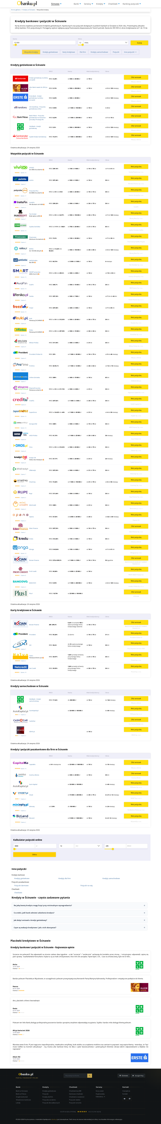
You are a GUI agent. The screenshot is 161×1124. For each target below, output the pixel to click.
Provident (32, 635)
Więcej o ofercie (136, 82)
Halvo (31, 656)
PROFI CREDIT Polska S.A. (136, 575)
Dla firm (83, 52)
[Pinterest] (129, 1099)
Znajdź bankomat (22, 1097)
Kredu (31, 539)
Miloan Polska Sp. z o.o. (136, 346)
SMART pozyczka (34, 272)
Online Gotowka (34, 377)
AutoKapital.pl (33, 711)
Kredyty (45, 1087)
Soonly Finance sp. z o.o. (136, 172)
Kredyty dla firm (64, 878)
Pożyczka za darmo (49, 1100)
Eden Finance (33, 528)
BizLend (31, 818)
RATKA (31, 249)
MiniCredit (32, 505)
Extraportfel (33, 424)
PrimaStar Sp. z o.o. (136, 334)
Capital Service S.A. (136, 462)
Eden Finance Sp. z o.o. (136, 532)
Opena (31, 517)
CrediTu (31, 401)
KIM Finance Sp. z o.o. (136, 288)
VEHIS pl (32, 732)
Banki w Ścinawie (22, 1091)
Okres (80, 39)
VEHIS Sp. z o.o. (136, 735)
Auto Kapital (33, 784)
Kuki (30, 318)
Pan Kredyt (32, 214)
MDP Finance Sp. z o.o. (136, 427)
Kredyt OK (32, 458)
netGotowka (33, 260)
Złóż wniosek (136, 77)
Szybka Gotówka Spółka (136, 230)
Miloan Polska (33, 343)
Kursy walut (100, 1091)
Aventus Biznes (34, 775)
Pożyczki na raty (86, 885)
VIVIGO (31, 168)
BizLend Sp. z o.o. (136, 821)
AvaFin (31, 285)
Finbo (31, 330)
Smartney (32, 482)
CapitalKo (32, 764)
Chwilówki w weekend (76, 1097)
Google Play (139, 1075)
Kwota (15, 39)
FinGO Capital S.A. (136, 404)
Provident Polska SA (35, 354)
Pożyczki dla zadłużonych (51, 1103)
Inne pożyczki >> (130, 52)
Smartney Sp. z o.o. (136, 485)
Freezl (31, 308)
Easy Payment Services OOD (136, 648)
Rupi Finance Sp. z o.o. (136, 497)
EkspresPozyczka (34, 388)
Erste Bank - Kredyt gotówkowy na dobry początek (36, 98)
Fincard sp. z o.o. (136, 660)
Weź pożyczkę (136, 166)
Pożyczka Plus (33, 191)
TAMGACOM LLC (136, 311)
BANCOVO (32, 583)
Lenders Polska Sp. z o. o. (136, 586)
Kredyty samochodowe (99, 52)
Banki (18, 1087)
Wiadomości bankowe (23, 1100)
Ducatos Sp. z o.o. (136, 323)
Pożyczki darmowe (21, 885)
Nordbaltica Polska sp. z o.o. (136, 810)
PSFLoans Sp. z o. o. (136, 714)
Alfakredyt (32, 470)
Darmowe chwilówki (76, 1094)
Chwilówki (18, 892)
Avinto (31, 180)
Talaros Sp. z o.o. (136, 450)
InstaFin (31, 202)
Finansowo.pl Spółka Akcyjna (136, 242)
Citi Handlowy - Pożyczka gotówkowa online (37, 108)
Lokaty (18, 1103)
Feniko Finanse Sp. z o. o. (136, 300)
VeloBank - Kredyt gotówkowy (35, 127)
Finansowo (32, 237)
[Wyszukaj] (89, 1076)
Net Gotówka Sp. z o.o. (136, 265)
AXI (30, 645)
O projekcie (126, 1091)
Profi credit (32, 571)
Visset (31, 795)
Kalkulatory (99, 1097)
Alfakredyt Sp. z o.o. (136, 474)
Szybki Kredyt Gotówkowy (37, 137)
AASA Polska (33, 435)
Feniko (31, 296)
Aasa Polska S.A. (136, 439)
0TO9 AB (136, 596)
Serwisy (99, 1087)
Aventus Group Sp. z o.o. (136, 195)
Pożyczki (116, 52)
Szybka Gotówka (34, 227)
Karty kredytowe (69, 52)
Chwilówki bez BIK (75, 1091)
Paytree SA (136, 520)
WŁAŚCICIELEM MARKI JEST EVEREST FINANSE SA (136, 563)
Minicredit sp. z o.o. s (136, 508)
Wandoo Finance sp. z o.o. (136, 184)
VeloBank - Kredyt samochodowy (35, 700)
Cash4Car (32, 721)
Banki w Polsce (21, 1094)
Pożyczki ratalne (74, 1100)
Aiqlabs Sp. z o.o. (136, 416)
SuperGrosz (33, 412)
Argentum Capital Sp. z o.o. (136, 392)
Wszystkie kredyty (31, 52)
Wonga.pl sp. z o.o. (136, 553)
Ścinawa (125, 1075)
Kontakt (125, 1094)
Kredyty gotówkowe (50, 52)
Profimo (32, 366)
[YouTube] (124, 1099)
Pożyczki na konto (75, 1103)
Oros (30, 447)
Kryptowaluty (100, 1094)
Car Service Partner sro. (136, 724)
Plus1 (31, 593)
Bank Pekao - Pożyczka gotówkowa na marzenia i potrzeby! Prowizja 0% (37, 118)
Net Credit (32, 668)
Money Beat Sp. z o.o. (136, 218)
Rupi (30, 493)
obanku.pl (54, 1119)
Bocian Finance (34, 560)
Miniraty (32, 806)
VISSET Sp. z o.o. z (136, 798)
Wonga (31, 549)
